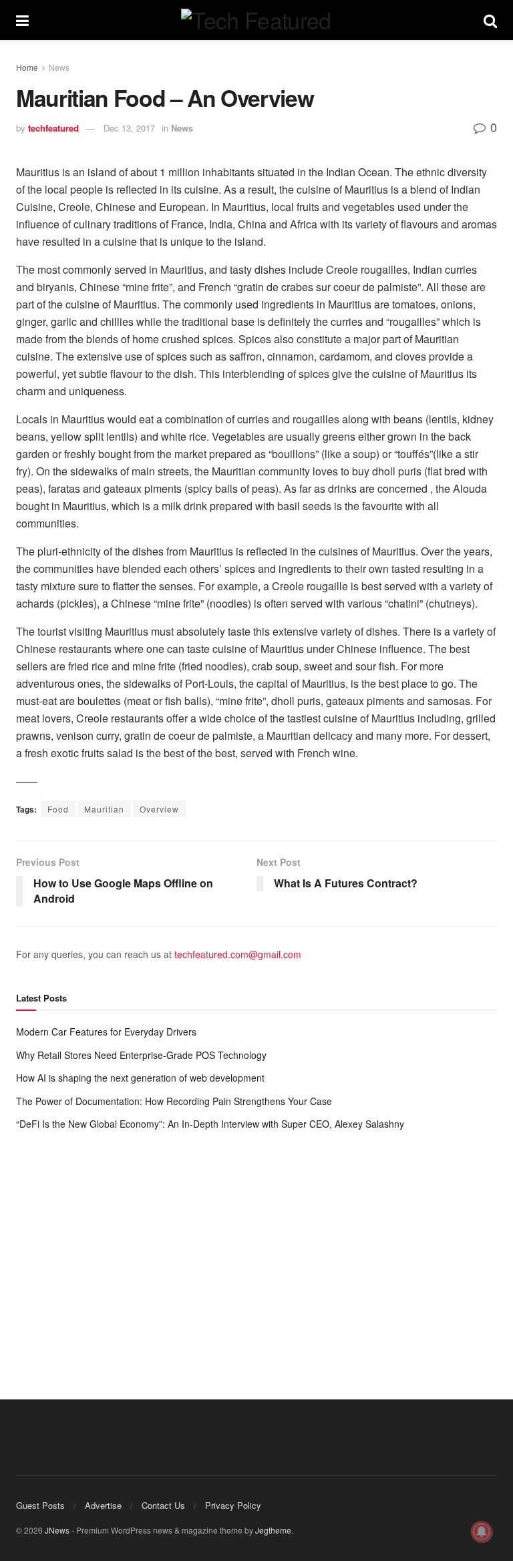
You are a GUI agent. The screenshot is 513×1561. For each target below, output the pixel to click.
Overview (159, 809)
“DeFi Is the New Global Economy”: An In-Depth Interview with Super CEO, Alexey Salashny (210, 1123)
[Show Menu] (22, 20)
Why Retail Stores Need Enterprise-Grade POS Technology (141, 1055)
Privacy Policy (233, 1505)
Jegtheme (273, 1530)
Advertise (103, 1505)
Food (58, 809)
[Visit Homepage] (256, 20)
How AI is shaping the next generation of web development (140, 1077)
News (59, 67)
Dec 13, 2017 (129, 128)
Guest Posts (40, 1505)
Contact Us (163, 1505)
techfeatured (53, 128)
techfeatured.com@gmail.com (237, 954)
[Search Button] (490, 20)
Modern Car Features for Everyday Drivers (106, 1031)
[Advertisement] (256, 1251)
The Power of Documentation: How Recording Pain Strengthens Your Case (174, 1101)
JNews (57, 1530)
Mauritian (104, 809)
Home (27, 67)
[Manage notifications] (481, 1531)
